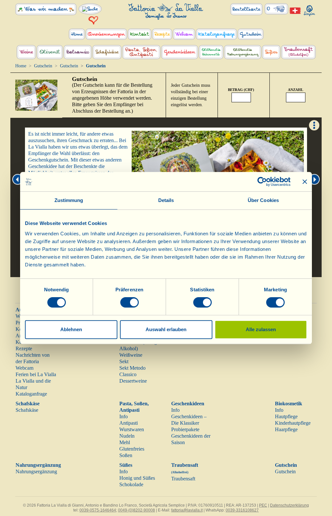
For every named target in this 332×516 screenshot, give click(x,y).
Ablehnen (71, 329)
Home (20, 65)
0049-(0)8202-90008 (136, 510)
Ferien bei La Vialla (36, 374)
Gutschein (43, 65)
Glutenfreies (131, 449)
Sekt (123, 361)
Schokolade (131, 484)
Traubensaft (183, 478)
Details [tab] (166, 200)
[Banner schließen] (304, 181)
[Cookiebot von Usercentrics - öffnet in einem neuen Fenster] (262, 181)
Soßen (125, 455)
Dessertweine (133, 381)
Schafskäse (28, 403)
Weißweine (130, 355)
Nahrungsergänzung (38, 465)
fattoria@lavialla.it (187, 510)
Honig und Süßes (137, 478)
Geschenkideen (187, 403)
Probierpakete (185, 429)
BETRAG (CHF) (241, 90)
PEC (263, 505)
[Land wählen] (295, 10)
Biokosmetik (288, 403)
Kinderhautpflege (293, 423)
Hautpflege (286, 416)
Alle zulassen (261, 329)
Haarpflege (286, 429)
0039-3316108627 (242, 510)
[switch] (129, 302)
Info (123, 416)
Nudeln (127, 436)
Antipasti (128, 423)
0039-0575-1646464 (97, 510)
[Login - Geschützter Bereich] (309, 9)
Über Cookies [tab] (263, 200)
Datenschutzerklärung (289, 505)
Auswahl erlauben (166, 329)
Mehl (124, 442)
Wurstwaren (131, 429)
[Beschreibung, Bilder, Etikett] (314, 125)
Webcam (24, 368)
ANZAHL (295, 90)
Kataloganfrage (31, 394)
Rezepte (24, 348)
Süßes (125, 465)
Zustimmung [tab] (68, 200)
